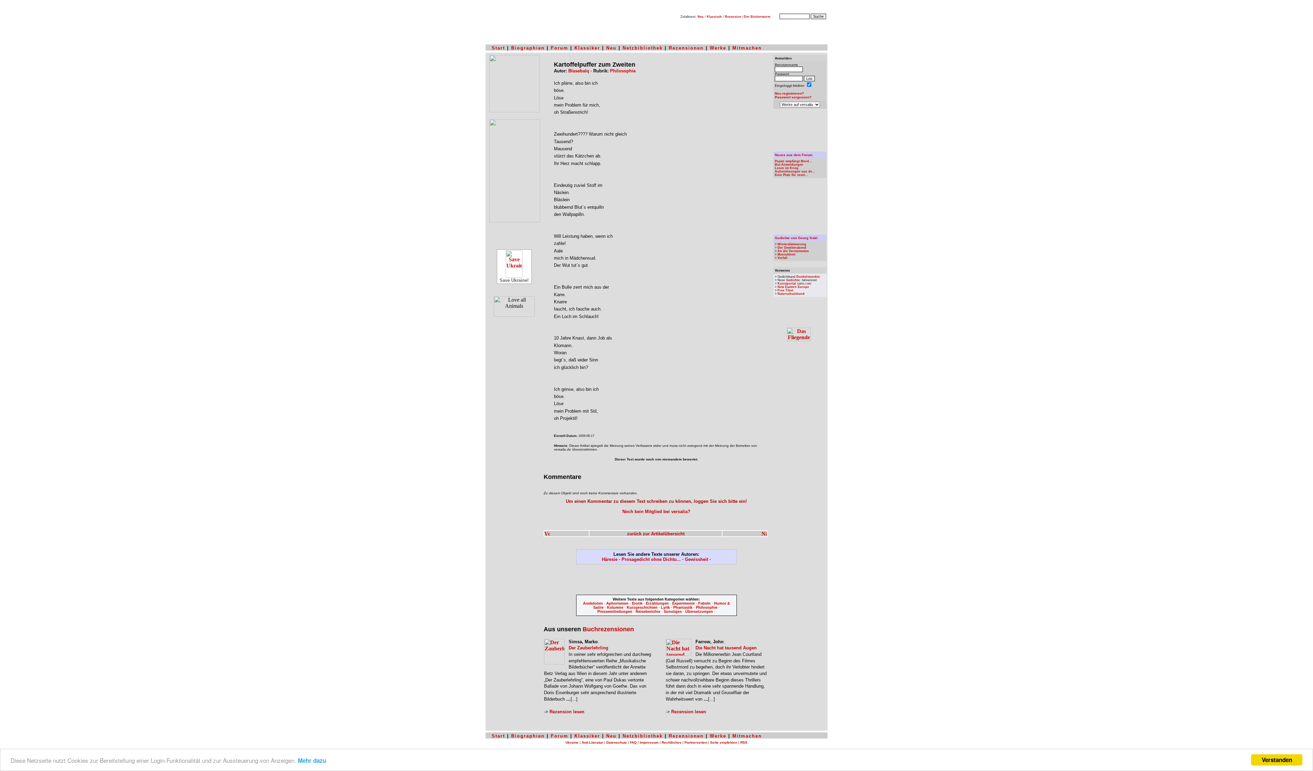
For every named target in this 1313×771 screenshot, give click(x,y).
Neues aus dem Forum (793, 155)
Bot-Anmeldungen (789, 164)
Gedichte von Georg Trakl (796, 238)
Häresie (610, 559)
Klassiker (587, 48)
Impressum (649, 742)
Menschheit (786, 254)
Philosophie (623, 70)
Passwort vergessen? (793, 97)
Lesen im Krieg (786, 168)
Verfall (782, 258)
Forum (559, 48)
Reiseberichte (648, 611)
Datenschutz (616, 742)
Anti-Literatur (592, 742)
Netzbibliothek (643, 48)
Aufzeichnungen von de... (795, 171)
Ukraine (572, 742)
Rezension (733, 16)
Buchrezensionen (608, 629)
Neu (701, 16)
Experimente (683, 603)
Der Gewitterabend (792, 247)
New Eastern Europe (793, 287)
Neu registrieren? (789, 93)
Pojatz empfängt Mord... (793, 161)
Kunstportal (787, 283)
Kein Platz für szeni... (791, 175)
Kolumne (615, 607)
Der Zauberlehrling (588, 647)
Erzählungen (657, 603)
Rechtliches (671, 742)
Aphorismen (617, 603)
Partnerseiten (696, 742)
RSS (743, 742)
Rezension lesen (566, 711)
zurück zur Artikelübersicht (656, 533)
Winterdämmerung (792, 244)
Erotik (637, 603)
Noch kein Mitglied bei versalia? (656, 511)
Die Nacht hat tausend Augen (726, 647)
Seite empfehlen (723, 742)
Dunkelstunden (808, 276)
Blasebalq (578, 70)
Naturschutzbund (791, 293)
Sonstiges (673, 611)
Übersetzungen (699, 611)
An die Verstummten (793, 251)
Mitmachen (747, 48)
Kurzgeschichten (642, 607)
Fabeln (704, 603)
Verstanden (1277, 760)
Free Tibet (785, 290)
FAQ (633, 742)
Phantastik (682, 607)
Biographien (528, 48)
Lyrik (665, 607)
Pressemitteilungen (614, 611)
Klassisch (714, 16)
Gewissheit (696, 559)
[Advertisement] (656, 580)
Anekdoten (593, 603)
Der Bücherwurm (757, 16)
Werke (718, 48)
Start (498, 48)
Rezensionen (686, 48)
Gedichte (793, 280)
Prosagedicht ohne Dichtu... (651, 559)
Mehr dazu (312, 760)
